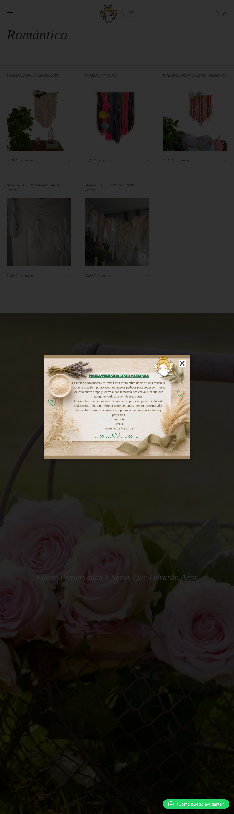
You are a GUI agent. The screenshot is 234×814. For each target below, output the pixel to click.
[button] (196, 804)
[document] (117, 407)
